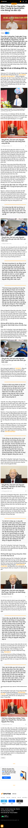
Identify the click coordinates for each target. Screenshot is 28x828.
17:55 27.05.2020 (4, 13)
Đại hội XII (18, 368)
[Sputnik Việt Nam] (4, 2)
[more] (25, 146)
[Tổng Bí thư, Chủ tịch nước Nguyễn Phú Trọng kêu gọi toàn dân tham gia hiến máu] (14, 227)
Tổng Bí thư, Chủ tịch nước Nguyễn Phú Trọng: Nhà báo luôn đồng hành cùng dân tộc (13, 141)
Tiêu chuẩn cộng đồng (5, 810)
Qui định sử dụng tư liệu (10, 809)
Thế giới (8, 797)
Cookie (12, 810)
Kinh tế (19, 797)
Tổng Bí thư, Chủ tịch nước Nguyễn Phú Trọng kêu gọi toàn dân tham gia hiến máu (13, 239)
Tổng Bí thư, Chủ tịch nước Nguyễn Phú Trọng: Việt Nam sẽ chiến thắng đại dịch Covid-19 (13, 486)
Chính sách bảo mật (5, 812)
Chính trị (14, 797)
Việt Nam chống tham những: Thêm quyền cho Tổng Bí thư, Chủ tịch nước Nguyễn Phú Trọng (13, 720)
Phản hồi (18, 809)
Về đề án (2, 809)
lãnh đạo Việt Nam (10, 431)
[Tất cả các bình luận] (2, 826)
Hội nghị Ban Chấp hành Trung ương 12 (13, 75)
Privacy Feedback (13, 812)
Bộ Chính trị (7, 652)
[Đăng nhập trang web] (23, 1)
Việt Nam (3, 757)
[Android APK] (4, 816)
